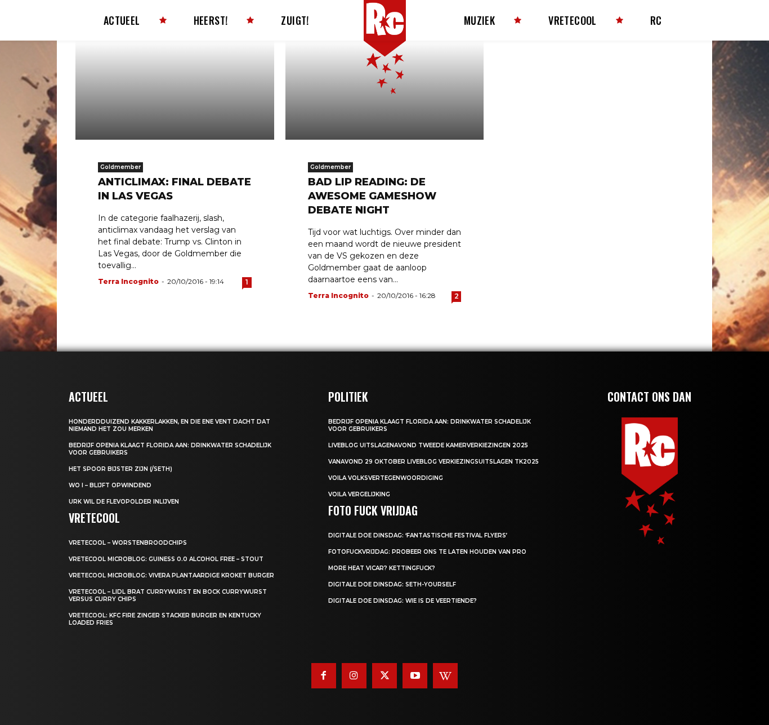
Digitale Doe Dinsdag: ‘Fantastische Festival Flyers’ (417, 535)
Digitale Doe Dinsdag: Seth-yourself (392, 584)
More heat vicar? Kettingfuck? (381, 568)
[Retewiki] (445, 675)
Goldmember (120, 167)
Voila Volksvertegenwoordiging (385, 478)
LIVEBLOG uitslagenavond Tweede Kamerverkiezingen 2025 (428, 445)
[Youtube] (415, 675)
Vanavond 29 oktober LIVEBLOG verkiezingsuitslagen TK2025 (433, 461)
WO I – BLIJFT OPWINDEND (110, 485)
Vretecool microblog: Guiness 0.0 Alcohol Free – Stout (166, 559)
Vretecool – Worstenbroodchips (128, 542)
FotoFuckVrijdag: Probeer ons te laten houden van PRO (427, 551)
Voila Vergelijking (359, 494)
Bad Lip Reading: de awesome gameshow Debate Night (372, 196)
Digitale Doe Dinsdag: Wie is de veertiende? (402, 600)
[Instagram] (354, 675)
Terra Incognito (128, 281)
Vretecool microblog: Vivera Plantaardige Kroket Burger (171, 575)
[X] (384, 675)
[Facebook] (323, 675)
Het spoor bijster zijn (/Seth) (120, 469)
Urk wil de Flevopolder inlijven (124, 501)
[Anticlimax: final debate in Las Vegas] (174, 90)
